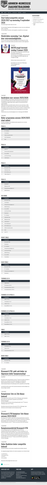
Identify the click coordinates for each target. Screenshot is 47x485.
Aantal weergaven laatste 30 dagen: (38, 23)
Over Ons (24, 12)
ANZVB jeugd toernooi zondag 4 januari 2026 (19, 49)
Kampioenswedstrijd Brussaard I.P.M (14, 427)
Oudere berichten (5, 464)
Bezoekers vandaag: (37, 20)
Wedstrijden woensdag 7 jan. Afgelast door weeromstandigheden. (15, 37)
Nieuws (5, 12)
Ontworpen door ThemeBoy (41, 482)
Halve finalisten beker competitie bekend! (13, 445)
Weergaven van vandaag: (37, 19)
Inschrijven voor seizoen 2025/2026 (14, 97)
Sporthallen (14, 12)
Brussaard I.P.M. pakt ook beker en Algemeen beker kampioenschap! (14, 372)
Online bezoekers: (36, 17)
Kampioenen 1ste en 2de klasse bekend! (12, 395)
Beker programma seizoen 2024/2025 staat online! (15, 119)
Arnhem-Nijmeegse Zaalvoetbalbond (19, 5)
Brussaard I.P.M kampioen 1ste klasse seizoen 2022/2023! (15, 415)
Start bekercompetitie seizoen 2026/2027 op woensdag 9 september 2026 (15, 20)
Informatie (19, 12)
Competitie (9, 12)
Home (2, 12)
